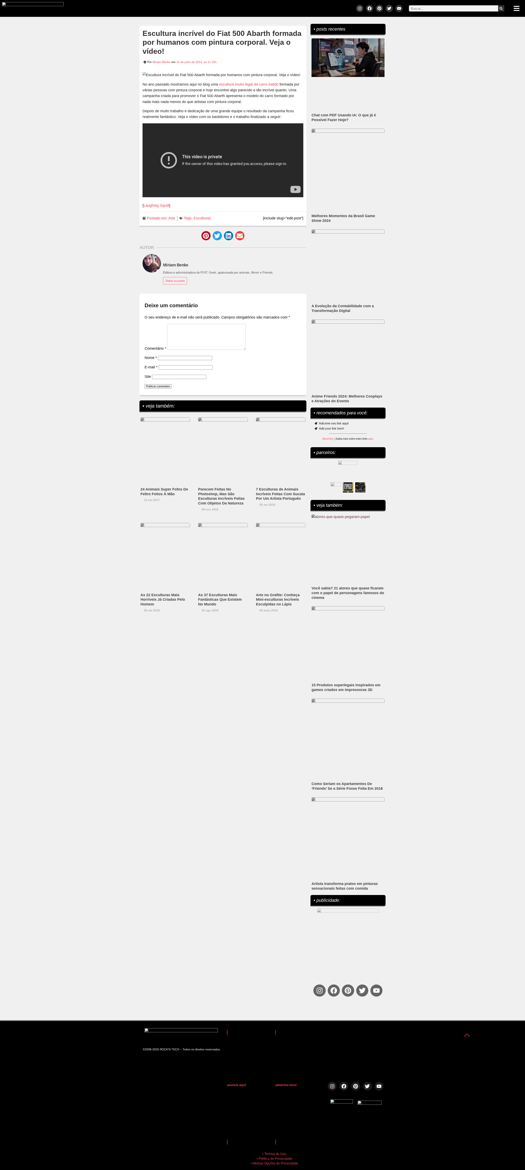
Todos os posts (175, 280)
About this (327, 438)
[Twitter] (389, 8)
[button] (206, 235)
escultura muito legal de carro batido (248, 84)
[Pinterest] (379, 8)
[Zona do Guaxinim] (360, 487)
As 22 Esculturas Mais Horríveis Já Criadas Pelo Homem (162, 599)
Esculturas (202, 218)
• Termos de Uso (274, 1154)
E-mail (151, 367)
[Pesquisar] (501, 8)
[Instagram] (359, 8)
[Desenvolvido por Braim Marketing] (369, 1103)
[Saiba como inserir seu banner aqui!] (336, 487)
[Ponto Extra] (348, 487)
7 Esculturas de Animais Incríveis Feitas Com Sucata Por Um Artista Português (280, 494)
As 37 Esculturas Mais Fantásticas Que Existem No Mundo (220, 599)
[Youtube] (399, 8)
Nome (151, 358)
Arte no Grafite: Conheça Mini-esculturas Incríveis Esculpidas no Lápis (278, 599)
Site (148, 377)
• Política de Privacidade (274, 1158)
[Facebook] (369, 8)
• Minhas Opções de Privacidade (274, 1163)
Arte (171, 218)
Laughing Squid (156, 205)
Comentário (155, 348)
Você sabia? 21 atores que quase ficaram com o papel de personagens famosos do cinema (348, 593)
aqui (370, 438)
